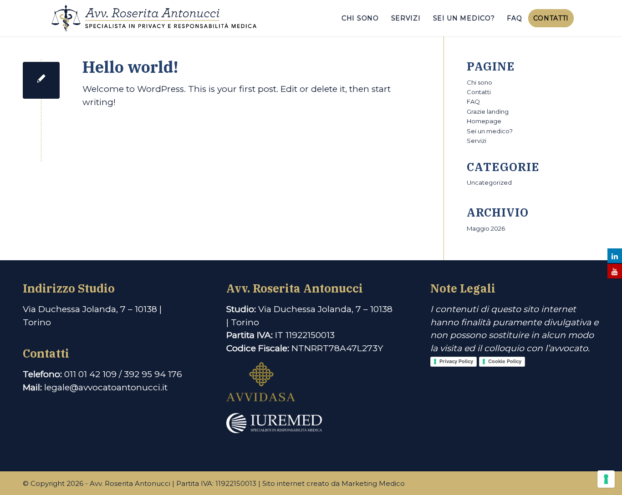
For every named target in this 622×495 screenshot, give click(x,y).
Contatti (479, 92)
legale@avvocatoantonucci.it (106, 387)
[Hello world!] (41, 80)
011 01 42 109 (90, 374)
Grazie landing (488, 111)
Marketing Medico (373, 483)
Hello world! (130, 66)
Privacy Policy (456, 361)
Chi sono (479, 82)
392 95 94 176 (153, 374)
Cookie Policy (504, 361)
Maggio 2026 (486, 228)
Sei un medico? (490, 131)
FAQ (473, 101)
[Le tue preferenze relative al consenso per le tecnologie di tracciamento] (606, 479)
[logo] (153, 18)
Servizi (476, 140)
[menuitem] (360, 18)
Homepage (484, 121)
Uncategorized (489, 182)
